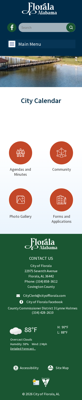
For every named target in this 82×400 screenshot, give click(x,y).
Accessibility (29, 368)
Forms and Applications (62, 219)
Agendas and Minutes (20, 172)
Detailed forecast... (23, 349)
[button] (70, 27)
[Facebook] (11, 27)
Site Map (62, 368)
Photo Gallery (20, 216)
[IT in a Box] (45, 382)
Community (61, 169)
